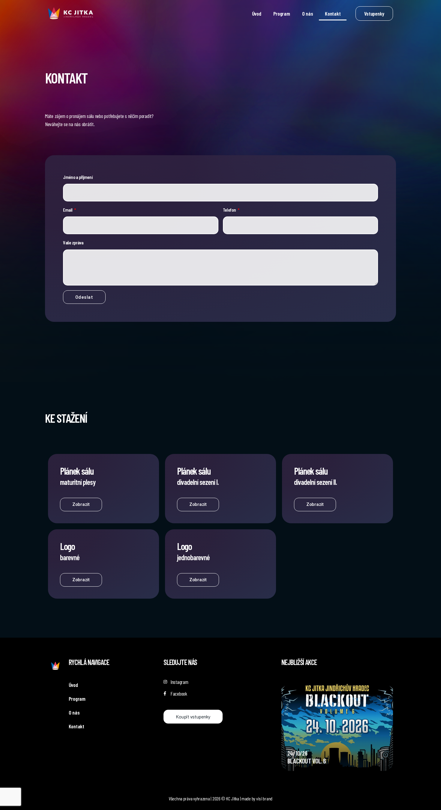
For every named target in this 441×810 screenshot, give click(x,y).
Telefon (230, 210)
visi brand (264, 798)
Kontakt (332, 13)
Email (68, 210)
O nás (307, 13)
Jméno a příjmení (78, 177)
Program (281, 13)
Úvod (256, 13)
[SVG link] (70, 13)
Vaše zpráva (73, 242)
